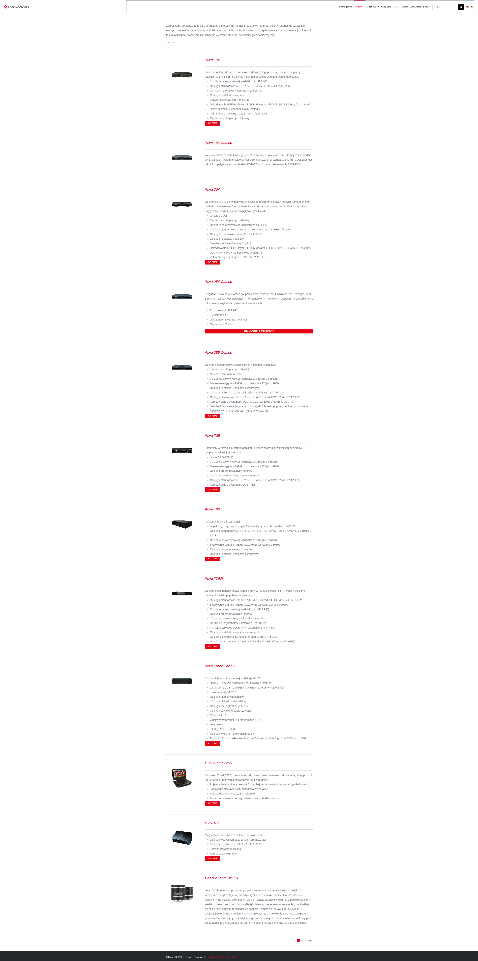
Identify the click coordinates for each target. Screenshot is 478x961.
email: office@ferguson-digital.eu (220, 957)
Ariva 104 (212, 60)
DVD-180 (212, 823)
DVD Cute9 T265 (218, 763)
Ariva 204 (212, 189)
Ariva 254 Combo (218, 282)
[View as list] (173, 42)
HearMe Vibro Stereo (221, 878)
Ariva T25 (212, 435)
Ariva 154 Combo (218, 143)
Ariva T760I (214, 578)
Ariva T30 (212, 509)
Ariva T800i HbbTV (220, 666)
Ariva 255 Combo (218, 352)
